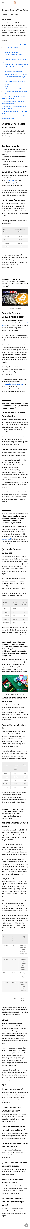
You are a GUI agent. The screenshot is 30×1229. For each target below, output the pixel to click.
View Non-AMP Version (19, 1225)
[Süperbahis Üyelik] (15, 2)
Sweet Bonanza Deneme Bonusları (15, 74)
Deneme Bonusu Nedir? (12, 52)
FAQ (6, 86)
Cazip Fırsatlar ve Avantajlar (14, 67)
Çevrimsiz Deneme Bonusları (13, 72)
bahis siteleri (11, 180)
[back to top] (26, 1225)
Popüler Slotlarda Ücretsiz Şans (15, 77)
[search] (27, 2)
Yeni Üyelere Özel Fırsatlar (13, 55)
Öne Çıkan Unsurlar (11, 47)
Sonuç (6, 84)
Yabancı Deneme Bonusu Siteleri (15, 81)
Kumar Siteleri (6, 539)
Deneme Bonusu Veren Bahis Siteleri (16, 45)
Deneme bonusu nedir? (12, 89)
